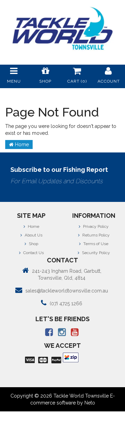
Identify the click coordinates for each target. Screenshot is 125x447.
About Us (33, 235)
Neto (89, 403)
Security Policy (95, 252)
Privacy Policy (95, 226)
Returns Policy (95, 235)
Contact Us (33, 252)
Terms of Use (95, 243)
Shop (33, 243)
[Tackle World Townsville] (62, 28)
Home (21, 144)
